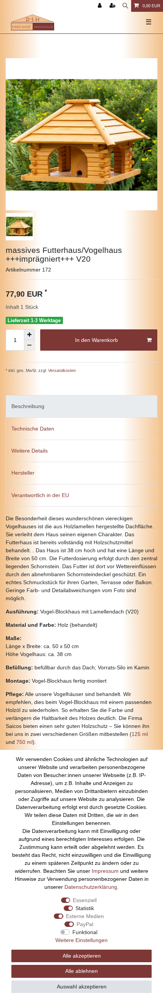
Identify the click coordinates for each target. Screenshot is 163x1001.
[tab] (81, 406)
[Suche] (125, 6)
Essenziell (85, 900)
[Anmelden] (100, 6)
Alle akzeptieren (82, 956)
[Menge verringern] (29, 345)
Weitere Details (29, 451)
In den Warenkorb (96, 340)
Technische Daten (32, 429)
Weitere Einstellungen (81, 940)
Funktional (84, 932)
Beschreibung (27, 406)
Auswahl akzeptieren (82, 987)
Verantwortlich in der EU (40, 495)
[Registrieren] (113, 6)
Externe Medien (85, 916)
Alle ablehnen (81, 971)
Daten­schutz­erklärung (90, 887)
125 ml (140, 734)
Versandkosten (61, 370)
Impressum (105, 871)
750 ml (24, 742)
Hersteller (22, 473)
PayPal (85, 924)
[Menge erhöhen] (29, 334)
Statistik (84, 908)
